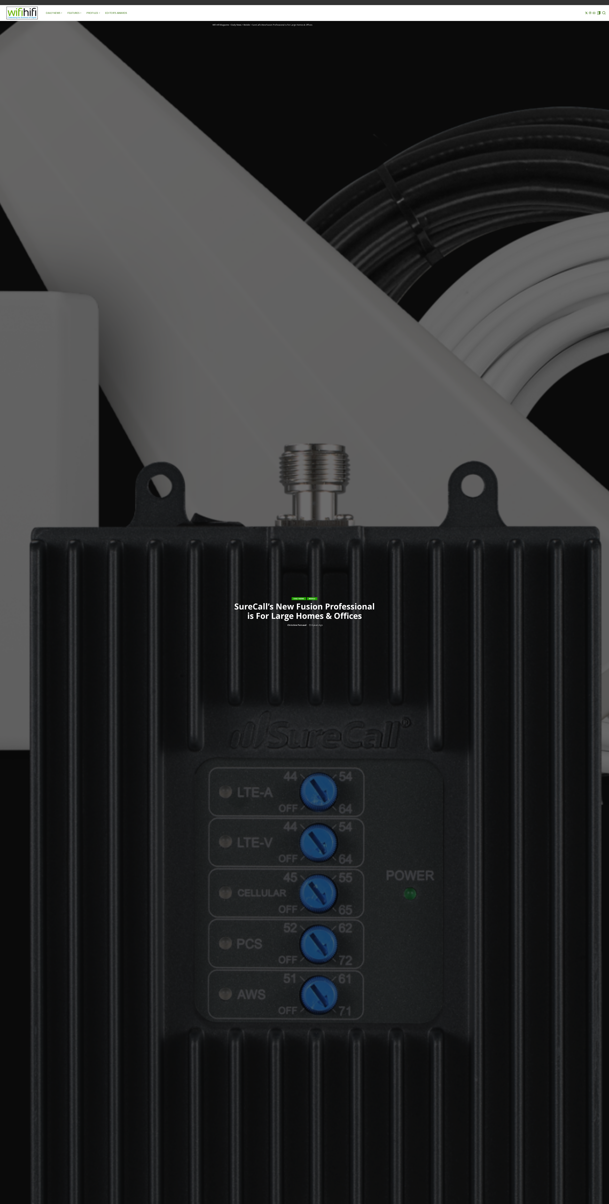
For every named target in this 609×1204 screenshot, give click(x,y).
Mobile (312, 599)
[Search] (604, 13)
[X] (586, 13)
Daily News (299, 599)
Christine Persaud (297, 625)
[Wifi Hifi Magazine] (22, 13)
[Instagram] (590, 13)
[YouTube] (594, 13)
